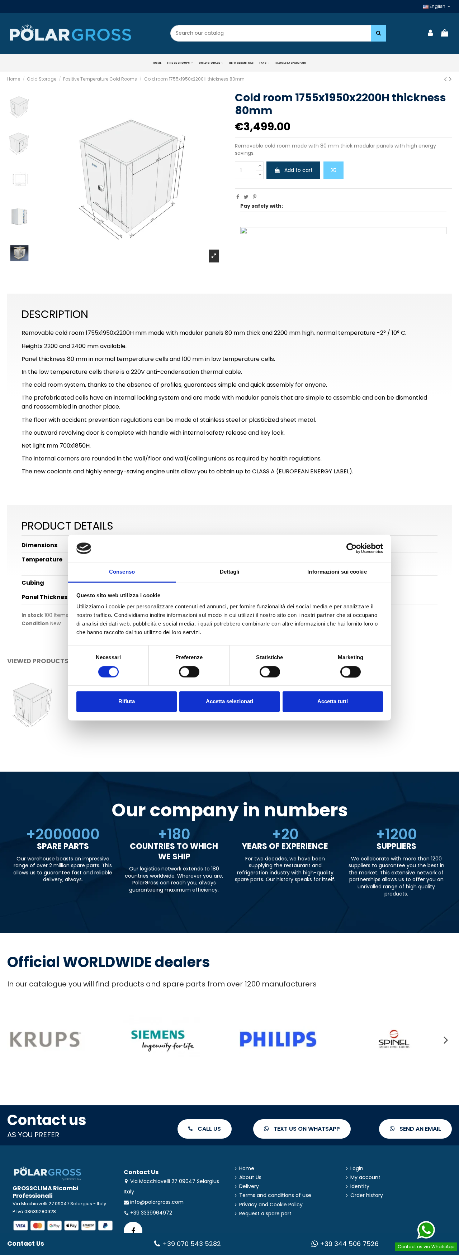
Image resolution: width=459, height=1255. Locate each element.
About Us (250, 1177)
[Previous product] (446, 79)
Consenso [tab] (122, 572)
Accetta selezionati (229, 702)
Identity (359, 1186)
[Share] (237, 197)
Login (356, 1168)
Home (246, 1168)
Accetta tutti (332, 702)
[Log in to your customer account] (430, 33)
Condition (35, 623)
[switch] (189, 671)
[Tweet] (246, 197)
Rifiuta (126, 702)
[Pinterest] (254, 197)
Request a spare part (265, 1213)
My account (365, 1177)
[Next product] (450, 79)
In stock (32, 615)
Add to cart (298, 170)
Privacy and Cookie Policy (271, 1204)
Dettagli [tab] (230, 572)
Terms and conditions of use (275, 1195)
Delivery (249, 1186)
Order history (366, 1195)
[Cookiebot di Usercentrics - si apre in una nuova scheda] (351, 548)
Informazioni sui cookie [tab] (336, 572)
